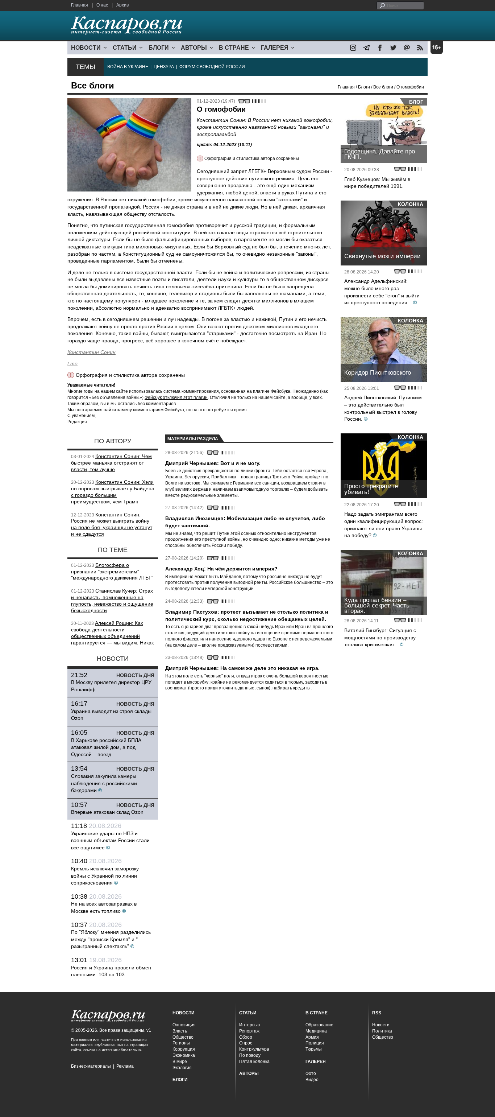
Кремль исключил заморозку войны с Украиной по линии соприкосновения (105, 876)
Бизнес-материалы (91, 1066)
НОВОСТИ (86, 48)
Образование (319, 1024)
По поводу (250, 1055)
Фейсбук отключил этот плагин (176, 397)
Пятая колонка (254, 1061)
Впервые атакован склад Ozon (107, 812)
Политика (382, 1031)
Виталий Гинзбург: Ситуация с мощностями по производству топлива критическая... (380, 637)
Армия (312, 1037)
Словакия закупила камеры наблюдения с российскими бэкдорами (104, 783)
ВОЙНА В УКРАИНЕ (127, 66)
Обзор (245, 1037)
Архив (122, 5)
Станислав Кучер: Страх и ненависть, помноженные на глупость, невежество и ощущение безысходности (112, 600)
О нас (102, 5)
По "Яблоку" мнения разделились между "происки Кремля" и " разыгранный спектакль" (111, 939)
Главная (79, 5)
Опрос (245, 1043)
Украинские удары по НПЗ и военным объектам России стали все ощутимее (110, 840)
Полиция (314, 1043)
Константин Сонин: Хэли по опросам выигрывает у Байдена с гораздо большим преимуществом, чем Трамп (112, 491)
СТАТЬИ (125, 48)
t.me (72, 363)
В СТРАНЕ (234, 48)
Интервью (249, 1024)
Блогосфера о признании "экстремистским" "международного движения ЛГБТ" (112, 571)
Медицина (316, 1031)
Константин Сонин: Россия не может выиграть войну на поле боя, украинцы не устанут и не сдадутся (111, 524)
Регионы (181, 1043)
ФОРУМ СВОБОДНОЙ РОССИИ (212, 66)
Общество (183, 1037)
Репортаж (249, 1031)
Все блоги (383, 87)
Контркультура (254, 1049)
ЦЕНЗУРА (164, 66)
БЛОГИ (159, 48)
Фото (310, 1073)
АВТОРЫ (194, 48)
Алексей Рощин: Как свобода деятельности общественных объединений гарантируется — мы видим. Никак (112, 632)
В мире (179, 1061)
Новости (381, 1024)
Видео (312, 1079)
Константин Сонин (91, 352)
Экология (182, 1067)
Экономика (183, 1055)
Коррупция (183, 1049)
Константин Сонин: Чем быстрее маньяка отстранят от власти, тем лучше (111, 462)
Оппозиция (184, 1024)
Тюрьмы (313, 1049)
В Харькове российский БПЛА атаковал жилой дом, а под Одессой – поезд (106, 747)
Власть (179, 1031)
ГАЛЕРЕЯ (274, 48)
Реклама (125, 1066)
